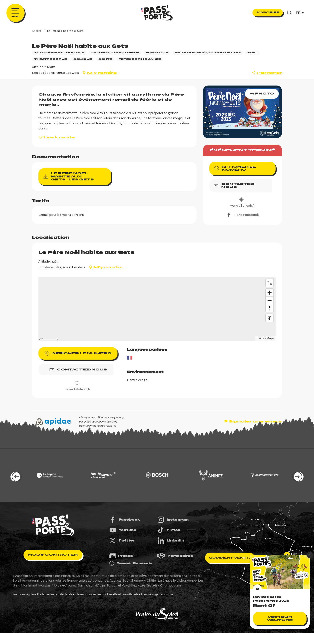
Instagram (178, 519)
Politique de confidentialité (54, 594)
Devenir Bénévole (134, 563)
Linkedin (175, 540)
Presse (125, 556)
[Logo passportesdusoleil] (53, 525)
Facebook (129, 519)
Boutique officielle (126, 594)
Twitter (127, 540)
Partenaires (180, 556)
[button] (289, 13)
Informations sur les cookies (93, 594)
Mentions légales (24, 594)
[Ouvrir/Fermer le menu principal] (15, 13)
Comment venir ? (230, 557)
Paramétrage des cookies (158, 594)
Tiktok (173, 530)
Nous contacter (53, 554)
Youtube (127, 530)
